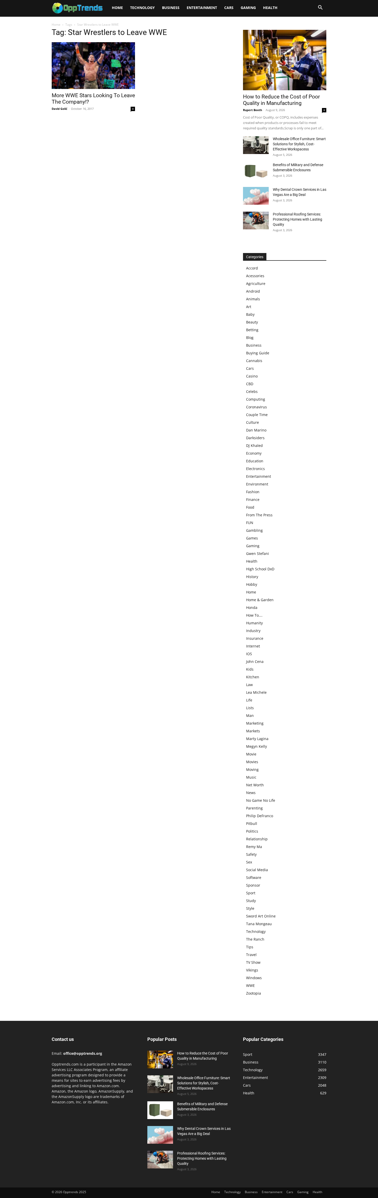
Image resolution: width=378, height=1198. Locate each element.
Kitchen (252, 676)
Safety (251, 854)
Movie (251, 754)
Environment (257, 484)
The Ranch (255, 939)
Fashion (252, 491)
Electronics (255, 468)
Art (248, 306)
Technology (142, 7)
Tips (249, 946)
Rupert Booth (252, 110)
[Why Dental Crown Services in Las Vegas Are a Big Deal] (256, 196)
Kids (250, 669)
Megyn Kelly (256, 746)
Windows (254, 977)
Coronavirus (256, 406)
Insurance (254, 638)
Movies (252, 761)
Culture (252, 422)
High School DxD (260, 568)
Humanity (254, 622)
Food (250, 507)
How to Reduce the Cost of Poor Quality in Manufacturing (281, 100)
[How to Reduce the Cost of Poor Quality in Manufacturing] (284, 60)
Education (254, 460)
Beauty (252, 322)
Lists (250, 707)
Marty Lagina (257, 738)
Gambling (254, 530)
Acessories (255, 275)
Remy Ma (254, 846)
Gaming (248, 7)
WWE (250, 985)
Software (253, 877)
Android (253, 291)
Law (249, 684)
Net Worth (255, 784)
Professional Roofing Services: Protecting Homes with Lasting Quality (297, 219)
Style (250, 908)
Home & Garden (260, 599)
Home (117, 7)
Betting (252, 329)
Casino (252, 376)
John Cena (255, 661)
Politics (252, 831)
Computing (255, 399)
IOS (249, 653)
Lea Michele (256, 692)
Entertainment (202, 7)
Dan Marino (256, 430)
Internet (253, 646)
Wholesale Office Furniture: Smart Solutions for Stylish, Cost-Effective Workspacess (299, 144)
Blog (250, 337)
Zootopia (253, 993)
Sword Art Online (261, 916)
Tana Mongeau (259, 923)
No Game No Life (260, 800)
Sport (250, 892)
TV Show (253, 962)
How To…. (254, 615)
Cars (228, 7)
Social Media (257, 869)
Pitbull (251, 823)
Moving (252, 769)
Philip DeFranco (259, 815)
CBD (249, 383)
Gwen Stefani (257, 553)
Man (250, 715)
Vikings (252, 970)
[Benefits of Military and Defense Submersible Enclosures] (256, 171)
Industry (253, 630)
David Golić (59, 109)
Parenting (254, 808)
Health (270, 7)
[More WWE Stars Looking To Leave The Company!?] (93, 65)
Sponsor (253, 885)
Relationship (257, 838)
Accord (252, 268)
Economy (254, 453)
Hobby (251, 584)
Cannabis (254, 360)
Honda (251, 607)
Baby (250, 314)
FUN (249, 522)
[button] (320, 8)
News (251, 792)
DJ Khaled (254, 445)
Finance (252, 499)
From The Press (259, 514)
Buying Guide (257, 352)
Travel (251, 954)
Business (170, 7)
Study (251, 900)
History (252, 576)
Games (252, 538)
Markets (253, 730)
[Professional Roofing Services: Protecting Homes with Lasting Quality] (256, 220)
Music (251, 777)
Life (249, 700)
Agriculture (255, 283)
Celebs (252, 391)
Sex (249, 862)
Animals (253, 298)
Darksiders (255, 437)
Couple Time (257, 414)
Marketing (255, 723)
